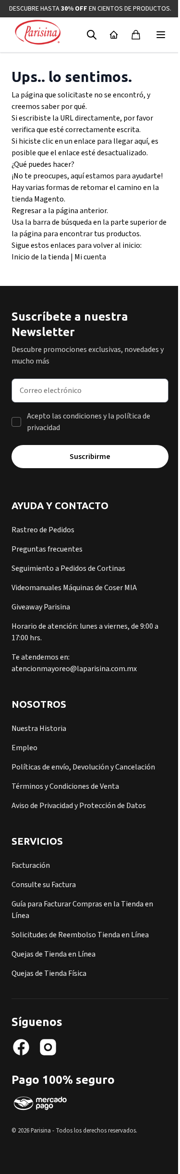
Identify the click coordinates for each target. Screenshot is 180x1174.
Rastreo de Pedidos (43, 530)
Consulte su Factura (44, 884)
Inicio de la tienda (40, 257)
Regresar (26, 210)
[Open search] (91, 34)
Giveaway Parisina (41, 607)
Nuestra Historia (39, 728)
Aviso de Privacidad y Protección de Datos (79, 805)
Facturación (31, 865)
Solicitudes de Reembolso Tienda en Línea (80, 935)
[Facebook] (21, 1047)
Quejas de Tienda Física (49, 973)
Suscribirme (90, 456)
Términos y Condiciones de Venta (65, 786)
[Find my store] (113, 34)
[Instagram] (48, 1047)
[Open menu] (160, 34)
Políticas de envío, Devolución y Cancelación (83, 767)
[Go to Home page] (38, 32)
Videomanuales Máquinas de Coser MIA (74, 587)
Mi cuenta (90, 257)
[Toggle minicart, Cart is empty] (135, 34)
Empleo (24, 747)
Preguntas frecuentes (47, 549)
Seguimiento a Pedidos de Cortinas (68, 568)
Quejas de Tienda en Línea (54, 954)
